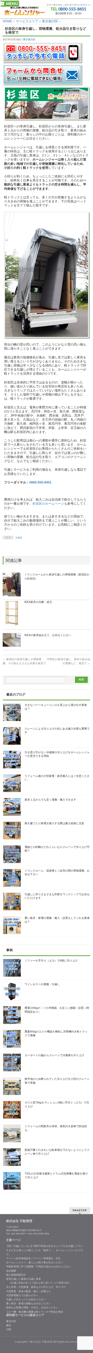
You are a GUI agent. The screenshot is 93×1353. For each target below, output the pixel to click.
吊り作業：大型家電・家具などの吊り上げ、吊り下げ (36, 1287)
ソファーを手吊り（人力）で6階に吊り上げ (51, 960)
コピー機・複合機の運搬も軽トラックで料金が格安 (34, 1311)
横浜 (8, 1325)
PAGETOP (80, 1210)
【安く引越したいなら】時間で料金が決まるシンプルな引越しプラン (44, 1246)
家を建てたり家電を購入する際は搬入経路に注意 (54, 823)
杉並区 (19, 537)
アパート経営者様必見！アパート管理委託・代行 (33, 1258)
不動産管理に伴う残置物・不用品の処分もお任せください (38, 1266)
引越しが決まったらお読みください (26, 1299)
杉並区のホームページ (48, 503)
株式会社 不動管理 (41, 1341)
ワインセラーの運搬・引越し (42, 984)
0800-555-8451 (72, 9)
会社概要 (11, 1270)
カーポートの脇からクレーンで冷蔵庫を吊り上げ (54, 1055)
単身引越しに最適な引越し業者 (23, 1278)
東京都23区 (29, 39)
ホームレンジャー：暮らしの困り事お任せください (34, 1262)
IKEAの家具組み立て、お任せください (47, 635)
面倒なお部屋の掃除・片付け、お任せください (32, 1307)
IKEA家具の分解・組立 (38, 602)
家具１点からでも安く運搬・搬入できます (50, 799)
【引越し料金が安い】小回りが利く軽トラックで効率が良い (39, 1283)
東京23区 (11, 1321)
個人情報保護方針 (16, 1274)
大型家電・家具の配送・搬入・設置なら (28, 1291)
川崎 (8, 1329)
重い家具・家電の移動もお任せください (28, 1303)
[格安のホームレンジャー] (24, 11)
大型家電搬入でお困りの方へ (22, 1295)
